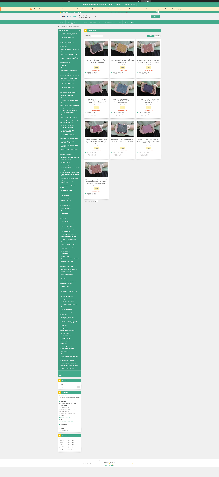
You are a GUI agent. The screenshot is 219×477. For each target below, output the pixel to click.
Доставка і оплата (95, 22)
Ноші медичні (64, 288)
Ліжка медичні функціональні (68, 234)
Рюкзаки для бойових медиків (69, 341)
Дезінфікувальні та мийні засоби (69, 178)
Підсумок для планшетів (67, 360)
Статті (119, 22)
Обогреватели (65, 195)
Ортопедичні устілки (66, 210)
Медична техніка (65, 40)
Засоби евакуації (65, 338)
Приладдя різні (65, 221)
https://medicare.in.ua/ (64, 417)
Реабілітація (64, 46)
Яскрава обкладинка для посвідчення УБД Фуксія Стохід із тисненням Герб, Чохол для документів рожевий (96, 141)
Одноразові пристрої (66, 51)
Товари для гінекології (67, 114)
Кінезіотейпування (66, 208)
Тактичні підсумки (65, 203)
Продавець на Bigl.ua (109, 462)
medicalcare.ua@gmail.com (66, 421)
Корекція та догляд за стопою (69, 92)
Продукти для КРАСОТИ (67, 108)
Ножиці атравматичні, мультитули (70, 120)
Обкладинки (64, 351)
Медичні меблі (65, 256)
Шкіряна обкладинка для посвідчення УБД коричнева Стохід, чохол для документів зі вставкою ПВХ (96, 60)
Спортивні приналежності (68, 80)
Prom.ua (118, 460)
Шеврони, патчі (65, 328)
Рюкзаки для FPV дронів (67, 348)
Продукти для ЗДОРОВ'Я (67, 368)
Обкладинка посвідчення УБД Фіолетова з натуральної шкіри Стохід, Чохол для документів (148, 100)
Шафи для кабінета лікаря (68, 229)
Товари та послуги (72, 22)
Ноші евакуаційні (65, 205)
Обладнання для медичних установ (70, 157)
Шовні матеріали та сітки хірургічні (70, 49)
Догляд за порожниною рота (69, 103)
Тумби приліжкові (65, 251)
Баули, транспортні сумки (68, 330)
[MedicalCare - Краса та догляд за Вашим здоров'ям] (68, 17)
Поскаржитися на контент (115, 464)
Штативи (63, 218)
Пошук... (155, 16)
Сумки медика (64, 354)
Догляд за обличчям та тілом (69, 54)
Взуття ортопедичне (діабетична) (70, 258)
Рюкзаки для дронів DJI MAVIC (69, 363)
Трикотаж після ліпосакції (68, 152)
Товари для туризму (66, 283)
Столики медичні (65, 231)
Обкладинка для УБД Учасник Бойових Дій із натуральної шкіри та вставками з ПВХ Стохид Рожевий (148, 141)
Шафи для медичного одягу (68, 244)
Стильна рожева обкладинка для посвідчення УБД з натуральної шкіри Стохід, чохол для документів (96, 100)
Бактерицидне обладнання (68, 185)
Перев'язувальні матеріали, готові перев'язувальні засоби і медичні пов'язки (70, 58)
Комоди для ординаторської (68, 239)
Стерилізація (64, 213)
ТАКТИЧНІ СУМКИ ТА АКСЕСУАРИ (69, 149)
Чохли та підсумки (66, 335)
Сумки (62, 187)
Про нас (133, 22)
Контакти (84, 22)
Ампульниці (64, 343)
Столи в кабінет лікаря (67, 226)
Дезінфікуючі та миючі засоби (69, 70)
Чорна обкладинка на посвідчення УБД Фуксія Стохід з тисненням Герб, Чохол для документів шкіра (122, 141)
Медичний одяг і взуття (67, 261)
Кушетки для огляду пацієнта (68, 236)
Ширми (63, 216)
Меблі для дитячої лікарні (68, 223)
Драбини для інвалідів (67, 274)
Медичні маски (65, 286)
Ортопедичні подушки (67, 95)
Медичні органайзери (66, 346)
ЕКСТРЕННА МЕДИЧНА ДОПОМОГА (70, 100)
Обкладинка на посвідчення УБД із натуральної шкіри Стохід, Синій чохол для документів (122, 100)
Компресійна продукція (67, 90)
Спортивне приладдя (66, 309)
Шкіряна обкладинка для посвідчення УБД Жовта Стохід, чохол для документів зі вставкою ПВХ (122, 60)
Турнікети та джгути (66, 198)
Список (158, 35)
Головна (62, 22)
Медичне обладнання (66, 192)
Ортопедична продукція (67, 37)
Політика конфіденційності (129, 464)
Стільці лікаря (65, 253)
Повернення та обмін (109, 22)
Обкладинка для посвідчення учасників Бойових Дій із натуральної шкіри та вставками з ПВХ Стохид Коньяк (96, 181)
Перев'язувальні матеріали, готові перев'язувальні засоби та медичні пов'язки (70, 174)
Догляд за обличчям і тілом (68, 170)
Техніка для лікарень (66, 190)
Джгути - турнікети (66, 200)
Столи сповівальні (66, 241)
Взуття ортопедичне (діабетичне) (70, 105)
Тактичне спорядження (67, 97)
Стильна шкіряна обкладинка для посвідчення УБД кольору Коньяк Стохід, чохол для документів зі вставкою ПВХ (148, 60)
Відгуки (126, 22)
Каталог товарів (130, 4)
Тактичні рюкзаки (65, 333)
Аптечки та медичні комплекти (69, 281)
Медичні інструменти (66, 73)
